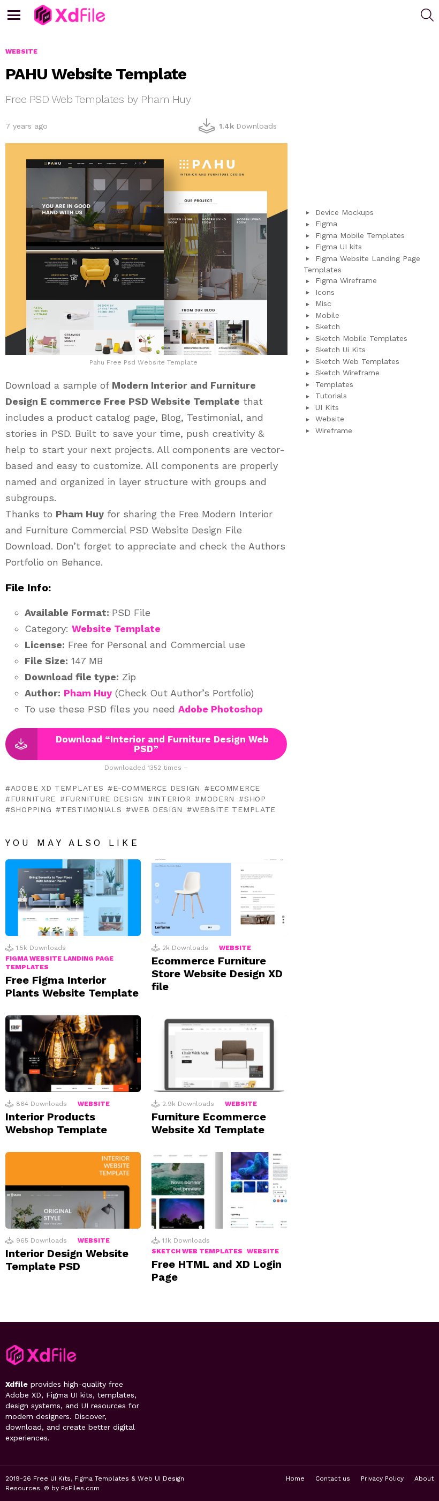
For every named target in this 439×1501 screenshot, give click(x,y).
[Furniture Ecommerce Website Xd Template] (219, 1053)
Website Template (116, 628)
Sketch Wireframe (347, 372)
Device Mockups (344, 212)
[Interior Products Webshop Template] (73, 1053)
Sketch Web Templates (197, 1251)
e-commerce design (156, 788)
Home (295, 1478)
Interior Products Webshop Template (56, 1123)
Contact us (332, 1478)
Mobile (327, 315)
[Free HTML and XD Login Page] (219, 1190)
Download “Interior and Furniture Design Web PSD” (162, 744)
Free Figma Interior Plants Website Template (72, 986)
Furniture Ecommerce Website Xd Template (209, 1123)
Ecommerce (235, 788)
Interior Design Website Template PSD (66, 1260)
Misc (323, 303)
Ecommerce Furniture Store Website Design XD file (217, 973)
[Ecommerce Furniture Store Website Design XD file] (219, 897)
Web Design (157, 809)
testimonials (91, 809)
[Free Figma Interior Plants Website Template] (73, 897)
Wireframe (333, 430)
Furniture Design (104, 798)
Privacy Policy (382, 1478)
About (424, 1478)
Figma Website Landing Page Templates (59, 963)
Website (235, 948)
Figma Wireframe (346, 280)
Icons (325, 292)
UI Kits (327, 407)
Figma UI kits (338, 246)
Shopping (31, 809)
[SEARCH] (427, 15)
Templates (334, 384)
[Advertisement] (371, 113)
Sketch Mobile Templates (361, 338)
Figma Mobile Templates (360, 235)
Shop (255, 798)
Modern (217, 798)
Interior (172, 798)
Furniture (33, 798)
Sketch (327, 326)
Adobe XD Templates (57, 788)
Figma (326, 223)
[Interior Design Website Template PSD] (73, 1190)
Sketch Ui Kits (340, 349)
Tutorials (331, 395)
